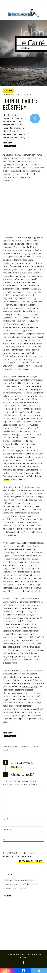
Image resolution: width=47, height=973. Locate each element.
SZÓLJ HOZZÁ (16, 767)
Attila (9, 94)
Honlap (6, 840)
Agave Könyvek (10, 747)
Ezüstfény (24, 747)
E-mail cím (8, 829)
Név (5, 819)
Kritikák (8, 90)
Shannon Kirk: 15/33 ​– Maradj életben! (16, 884)
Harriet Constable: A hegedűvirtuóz (15, 880)
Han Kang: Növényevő (10, 888)
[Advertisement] (23, 211)
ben (16, 476)
